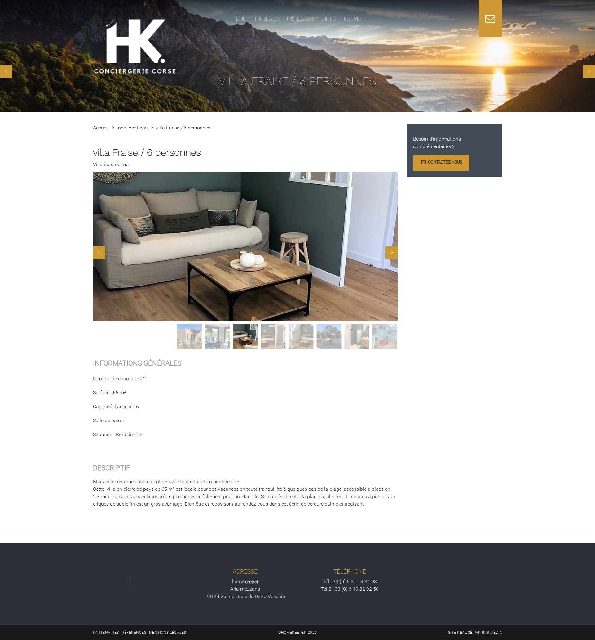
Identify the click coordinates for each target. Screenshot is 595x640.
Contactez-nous (445, 162)
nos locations (133, 128)
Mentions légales (167, 632)
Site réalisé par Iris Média (475, 632)
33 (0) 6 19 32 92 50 (357, 589)
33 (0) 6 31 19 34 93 (355, 581)
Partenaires (106, 632)
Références (133, 632)
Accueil (101, 128)
